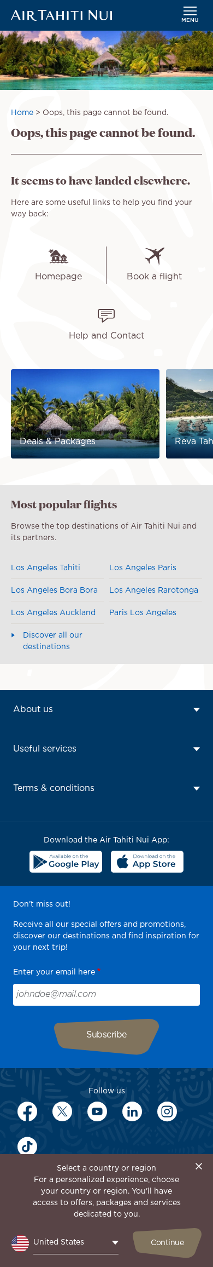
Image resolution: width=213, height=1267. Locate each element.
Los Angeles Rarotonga (153, 590)
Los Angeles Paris (142, 568)
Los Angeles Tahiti (45, 568)
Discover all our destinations (52, 641)
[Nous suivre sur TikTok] (27, 1146)
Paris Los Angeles (142, 613)
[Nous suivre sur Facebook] (27, 1111)
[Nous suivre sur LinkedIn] (132, 1111)
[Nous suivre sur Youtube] (97, 1111)
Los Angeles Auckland (53, 613)
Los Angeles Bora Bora (54, 590)
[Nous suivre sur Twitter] (62, 1111)
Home (22, 113)
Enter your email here (54, 972)
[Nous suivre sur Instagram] (167, 1111)
